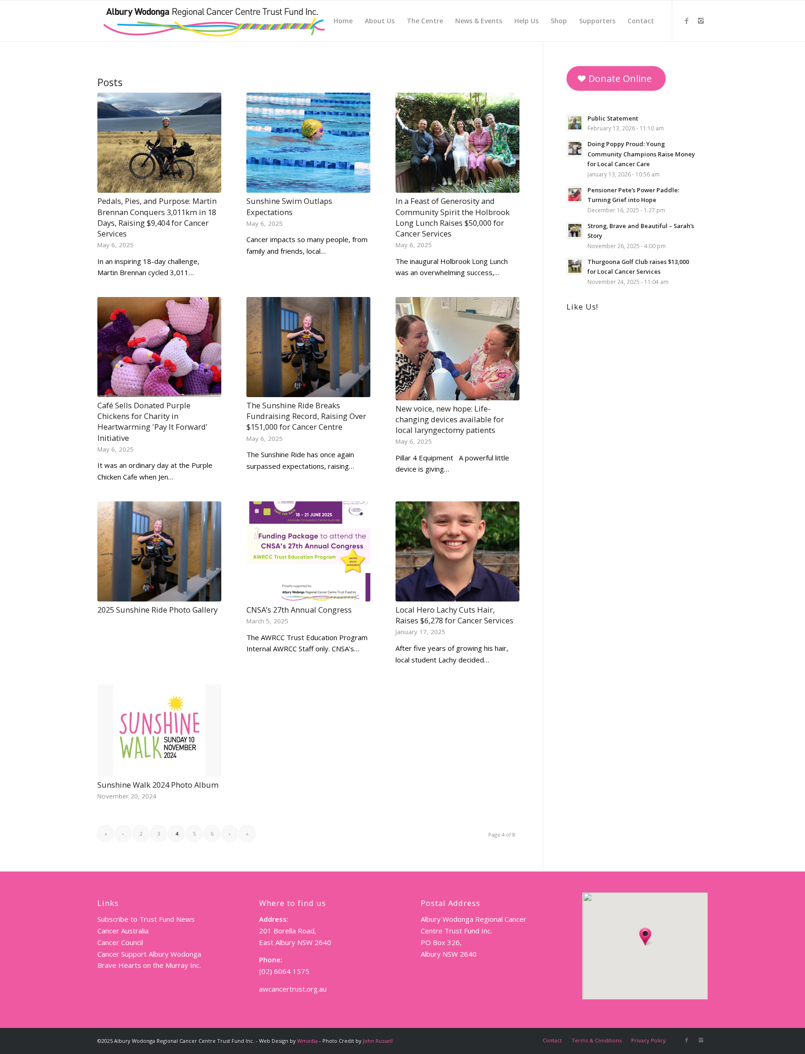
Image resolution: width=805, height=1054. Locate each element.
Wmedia (307, 1040)
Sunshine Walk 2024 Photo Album (157, 784)
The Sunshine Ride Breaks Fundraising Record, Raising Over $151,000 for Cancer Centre (306, 416)
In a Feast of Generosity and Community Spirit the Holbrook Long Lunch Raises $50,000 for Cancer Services (453, 217)
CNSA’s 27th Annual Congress (299, 609)
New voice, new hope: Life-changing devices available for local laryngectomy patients (450, 419)
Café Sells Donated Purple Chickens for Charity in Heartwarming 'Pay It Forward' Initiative (152, 421)
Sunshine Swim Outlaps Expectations (289, 206)
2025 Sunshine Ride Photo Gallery (157, 609)
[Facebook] (687, 20)
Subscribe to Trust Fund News (146, 919)
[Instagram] (701, 20)
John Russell (378, 1040)
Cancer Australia (123, 930)
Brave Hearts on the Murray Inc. (149, 965)
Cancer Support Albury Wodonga (149, 954)
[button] (645, 936)
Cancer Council (120, 942)
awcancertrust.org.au (293, 988)
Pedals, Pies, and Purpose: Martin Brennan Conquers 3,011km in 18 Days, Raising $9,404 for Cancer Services (157, 217)
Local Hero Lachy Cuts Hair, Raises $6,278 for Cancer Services (454, 615)
